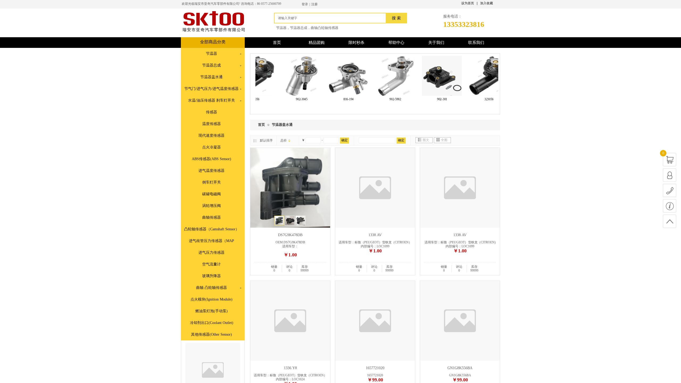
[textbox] (331, 18)
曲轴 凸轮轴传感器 (211, 288)
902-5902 (390, 99)
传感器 (211, 112)
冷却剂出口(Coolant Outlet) (211, 323)
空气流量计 (211, 264)
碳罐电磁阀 (211, 194)
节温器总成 (211, 65)
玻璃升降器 (211, 276)
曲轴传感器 (211, 217)
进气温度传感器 (211, 171)
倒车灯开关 (211, 182)
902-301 (437, 99)
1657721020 (375, 368)
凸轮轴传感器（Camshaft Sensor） (211, 229)
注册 (314, 4)
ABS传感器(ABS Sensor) (211, 159)
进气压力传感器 (211, 253)
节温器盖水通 (211, 77)
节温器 (211, 54)
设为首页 (467, 3)
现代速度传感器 (211, 136)
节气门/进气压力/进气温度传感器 (211, 89)
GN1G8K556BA (459, 368)
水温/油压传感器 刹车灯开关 (211, 100)
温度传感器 (211, 124)
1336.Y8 (290, 368)
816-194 (343, 99)
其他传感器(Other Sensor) (211, 334)
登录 (305, 4)
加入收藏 (486, 3)
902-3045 (296, 99)
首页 (261, 125)
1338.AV (375, 235)
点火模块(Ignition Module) (211, 299)
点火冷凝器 (211, 147)
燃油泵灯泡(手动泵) (211, 311)
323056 (483, 99)
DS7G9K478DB (290, 235)
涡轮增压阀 (211, 206)
